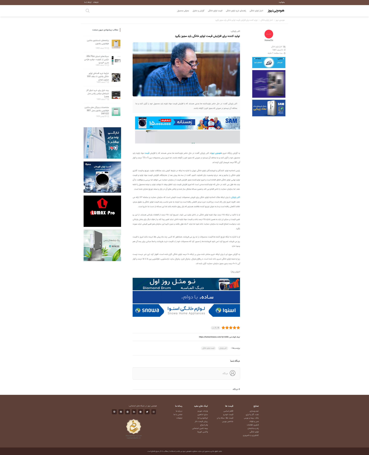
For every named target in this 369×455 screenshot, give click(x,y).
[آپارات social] (114, 411)
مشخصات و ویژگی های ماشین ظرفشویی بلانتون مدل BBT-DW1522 (96, 110)
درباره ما (179, 411)
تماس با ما (178, 414)
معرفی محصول (183, 10)
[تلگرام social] (140, 411)
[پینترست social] (127, 411)
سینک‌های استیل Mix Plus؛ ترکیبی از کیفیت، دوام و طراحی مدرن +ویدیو (96, 59)
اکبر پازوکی (223, 348)
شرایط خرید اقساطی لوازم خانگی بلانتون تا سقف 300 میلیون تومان (98, 76)
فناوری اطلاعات (253, 425)
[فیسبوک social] (120, 411)
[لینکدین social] (134, 411)
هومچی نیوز (280, 20)
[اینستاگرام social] (153, 411)
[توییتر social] (147, 411)
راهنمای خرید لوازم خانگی (236, 10)
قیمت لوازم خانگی (215, 10)
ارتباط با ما (88, 2)
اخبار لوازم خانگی (256, 10)
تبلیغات (95, 2)
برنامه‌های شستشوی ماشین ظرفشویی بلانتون (98, 42)
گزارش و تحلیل (198, 10)
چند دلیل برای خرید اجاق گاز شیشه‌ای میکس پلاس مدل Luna (97, 93)
